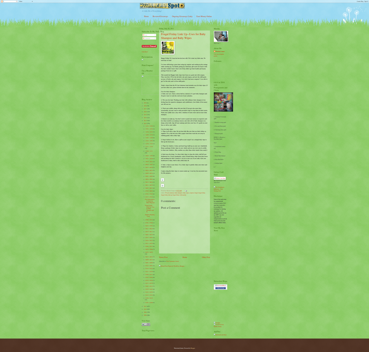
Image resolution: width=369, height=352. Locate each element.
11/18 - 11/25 (149, 144)
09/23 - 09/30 (149, 167)
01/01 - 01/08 (149, 302)
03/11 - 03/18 (149, 271)
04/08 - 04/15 (149, 260)
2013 (145, 120)
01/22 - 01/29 (149, 292)
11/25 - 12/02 (149, 141)
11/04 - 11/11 (149, 151)
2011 (145, 306)
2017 (145, 109)
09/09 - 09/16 (149, 173)
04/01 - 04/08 (149, 263)
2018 (145, 106)
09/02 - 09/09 (149, 176)
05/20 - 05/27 (149, 240)
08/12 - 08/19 (149, 185)
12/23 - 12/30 (149, 129)
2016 (145, 112)
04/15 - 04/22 (149, 257)
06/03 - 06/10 (149, 234)
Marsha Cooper (220, 51)
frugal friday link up (166, 195)
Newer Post (163, 257)
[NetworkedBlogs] (220, 285)
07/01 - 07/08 (149, 223)
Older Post (206, 257)
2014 (145, 118)
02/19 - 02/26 (149, 280)
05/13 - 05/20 (149, 243)
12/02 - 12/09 (149, 138)
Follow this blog (220, 288)
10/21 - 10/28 (149, 158)
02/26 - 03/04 (149, 277)
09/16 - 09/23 (149, 170)
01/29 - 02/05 (149, 289)
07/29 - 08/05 (149, 191)
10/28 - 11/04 (149, 156)
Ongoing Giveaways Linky (182, 16)
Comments (147, 38)
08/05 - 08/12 (149, 188)
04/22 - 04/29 (149, 252)
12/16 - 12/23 (149, 132)
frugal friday (201, 193)
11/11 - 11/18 (149, 146)
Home (146, 16)
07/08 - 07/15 (149, 220)
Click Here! (145, 52)
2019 (145, 103)
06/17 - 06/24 (149, 229)
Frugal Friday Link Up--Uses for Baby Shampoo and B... (149, 208)
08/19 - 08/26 (149, 182)
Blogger (193, 348)
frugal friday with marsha (179, 195)
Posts (145, 35)
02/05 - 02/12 (149, 286)
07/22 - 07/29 (149, 194)
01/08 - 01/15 (149, 298)
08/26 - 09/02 (149, 179)
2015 (145, 115)
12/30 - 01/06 (149, 126)
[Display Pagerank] (146, 325)
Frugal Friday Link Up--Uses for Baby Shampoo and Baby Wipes (183, 36)
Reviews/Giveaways (160, 16)
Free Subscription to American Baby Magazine (150, 200)
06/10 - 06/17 (149, 232)
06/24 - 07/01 (149, 226)
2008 (145, 315)
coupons (191, 193)
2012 (145, 123)
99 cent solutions (169, 193)
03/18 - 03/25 (149, 268)
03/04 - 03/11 (149, 274)
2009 (145, 312)
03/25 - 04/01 (149, 266)
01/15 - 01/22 (149, 295)
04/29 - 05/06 (149, 249)
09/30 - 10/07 (149, 164)
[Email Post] (186, 191)
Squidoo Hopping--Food (150, 215)
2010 (145, 309)
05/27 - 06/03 (149, 237)
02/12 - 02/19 (149, 283)
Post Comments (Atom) (172, 261)
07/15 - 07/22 (149, 197)
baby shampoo (178, 193)
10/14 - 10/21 (149, 161)
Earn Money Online (204, 16)
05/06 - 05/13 (149, 246)
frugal (196, 193)
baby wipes (186, 193)
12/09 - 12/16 (149, 135)
